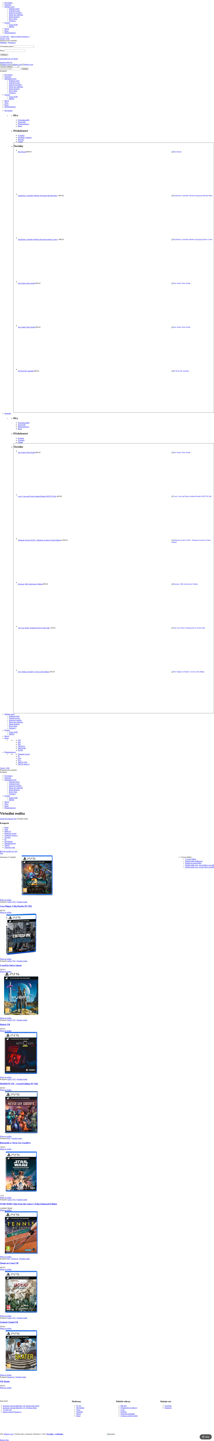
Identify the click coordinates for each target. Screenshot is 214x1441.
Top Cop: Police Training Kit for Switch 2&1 (34, 628)
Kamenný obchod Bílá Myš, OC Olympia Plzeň (20, 1408)
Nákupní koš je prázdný (8, 41)
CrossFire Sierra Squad (11, 965)
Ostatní (20, 141)
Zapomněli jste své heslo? (9, 59)
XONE (20, 750)
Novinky (7, 837)
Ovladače (21, 135)
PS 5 (19, 760)
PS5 (19, 744)
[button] (5, 900)
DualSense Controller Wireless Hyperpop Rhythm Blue (37, 196)
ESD (6, 829)
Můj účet (123, 1406)
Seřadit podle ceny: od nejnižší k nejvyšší (199, 865)
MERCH (7, 831)
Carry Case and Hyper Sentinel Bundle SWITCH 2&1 (37, 496)
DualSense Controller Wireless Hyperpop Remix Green (37, 239)
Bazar (6, 31)
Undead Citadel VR (9, 1322)
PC (19, 756)
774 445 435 (4, 37)
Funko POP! (13, 25)
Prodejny (123, 1412)
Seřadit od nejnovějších (193, 863)
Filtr (1, 853)
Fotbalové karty (14, 11)
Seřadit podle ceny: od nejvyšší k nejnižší (199, 867)
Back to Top (4, 1440)
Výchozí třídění (190, 859)
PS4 (19, 742)
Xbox (78, 1410)
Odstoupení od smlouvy (128, 1408)
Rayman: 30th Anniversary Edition (30, 584)
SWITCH (21, 746)
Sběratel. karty (9, 7)
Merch (6, 29)
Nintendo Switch (24, 754)
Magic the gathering (16, 15)
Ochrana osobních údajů (129, 1416)
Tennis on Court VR (9, 1263)
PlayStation (8, 3)
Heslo (2, 51)
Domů (2, 819)
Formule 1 (12, 21)
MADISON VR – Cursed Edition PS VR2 (19, 1084)
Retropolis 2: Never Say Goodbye (15, 1143)
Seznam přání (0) (6, 62)
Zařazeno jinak (9, 847)
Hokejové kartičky (15, 13)
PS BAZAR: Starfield (26, 371)
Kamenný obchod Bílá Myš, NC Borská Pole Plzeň (21, 1406)
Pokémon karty (14, 9)
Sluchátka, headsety (25, 137)
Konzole (21, 139)
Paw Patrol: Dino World (26, 283)
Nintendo (7, 5)
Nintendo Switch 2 (11, 835)
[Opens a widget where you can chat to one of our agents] (206, 1437)
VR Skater (5, 1381)
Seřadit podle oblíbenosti (193, 861)
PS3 (19, 740)
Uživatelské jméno (6, 46)
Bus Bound (22, 152)
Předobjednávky (10, 33)
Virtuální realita (21, 902)
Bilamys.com (8, 1434)
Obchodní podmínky (127, 1414)
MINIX (11, 27)
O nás (122, 1410)
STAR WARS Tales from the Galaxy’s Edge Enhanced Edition (28, 1204)
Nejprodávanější (23, 120)
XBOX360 (22, 748)
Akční (9, 902)
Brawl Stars (13, 19)
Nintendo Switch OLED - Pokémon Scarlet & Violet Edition (39, 540)
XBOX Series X (24, 764)
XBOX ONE (22, 762)
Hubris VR (5, 1024)
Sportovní (14, 1259)
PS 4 (19, 758)
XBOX (7, 845)
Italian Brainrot (14, 17)
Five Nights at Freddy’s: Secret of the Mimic (34, 672)
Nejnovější (21, 122)
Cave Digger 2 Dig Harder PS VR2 (16, 906)
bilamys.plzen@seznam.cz (20, 37)
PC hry (78, 1406)
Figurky (7, 23)
